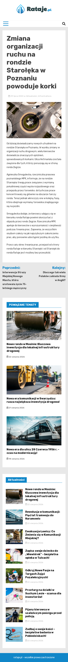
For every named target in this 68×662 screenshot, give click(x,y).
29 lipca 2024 (17, 96)
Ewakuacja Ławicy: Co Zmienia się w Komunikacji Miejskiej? (43, 535)
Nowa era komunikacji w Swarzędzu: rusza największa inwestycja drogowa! (33, 400)
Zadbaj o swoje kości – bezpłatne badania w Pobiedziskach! (40, 632)
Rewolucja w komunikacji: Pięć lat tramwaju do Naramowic (42, 515)
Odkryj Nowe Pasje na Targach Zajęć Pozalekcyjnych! (39, 574)
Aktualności (31, 96)
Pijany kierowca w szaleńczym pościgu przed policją (43, 613)
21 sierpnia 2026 (16, 408)
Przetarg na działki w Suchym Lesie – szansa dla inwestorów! (43, 593)
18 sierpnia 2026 (16, 459)
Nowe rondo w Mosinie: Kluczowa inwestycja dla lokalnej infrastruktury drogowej (33, 348)
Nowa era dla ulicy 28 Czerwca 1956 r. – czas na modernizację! (33, 451)
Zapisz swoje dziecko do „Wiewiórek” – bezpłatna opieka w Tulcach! (41, 554)
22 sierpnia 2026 (16, 357)
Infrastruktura (44, 96)
